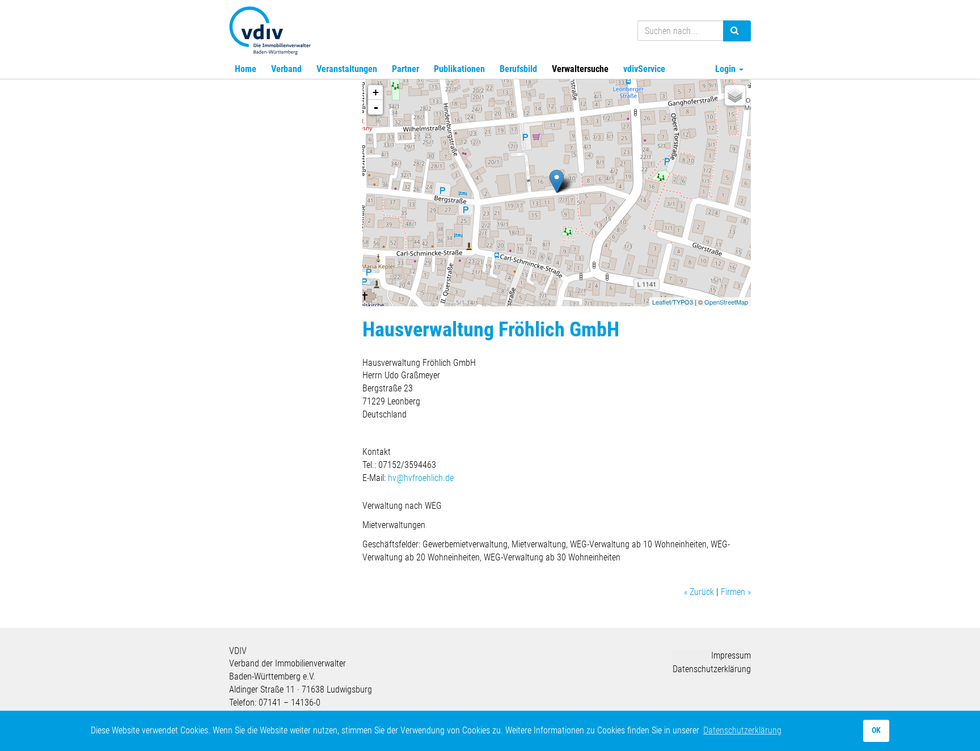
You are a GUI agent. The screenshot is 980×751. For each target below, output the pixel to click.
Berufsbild (518, 69)
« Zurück (699, 592)
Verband (286, 69)
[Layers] (735, 95)
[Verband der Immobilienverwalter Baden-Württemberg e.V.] (270, 29)
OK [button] (876, 730)
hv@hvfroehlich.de (421, 477)
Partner (405, 69)
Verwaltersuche (580, 69)
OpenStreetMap (726, 301)
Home (245, 69)
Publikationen (459, 69)
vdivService (644, 69)
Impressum (731, 655)
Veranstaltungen (346, 69)
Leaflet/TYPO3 (672, 301)
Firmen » (736, 592)
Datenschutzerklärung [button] (742, 730)
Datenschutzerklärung (712, 669)
